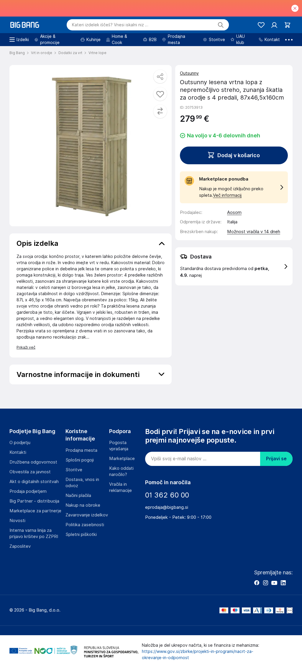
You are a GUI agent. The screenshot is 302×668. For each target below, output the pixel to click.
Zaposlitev (20, 546)
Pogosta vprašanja (118, 445)
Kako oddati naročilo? (121, 471)
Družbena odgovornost (33, 462)
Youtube (274, 582)
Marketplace (122, 458)
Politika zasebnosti (84, 524)
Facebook (256, 582)
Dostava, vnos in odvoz (82, 482)
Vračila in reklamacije (120, 487)
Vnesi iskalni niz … (110, 24)
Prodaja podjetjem (28, 491)
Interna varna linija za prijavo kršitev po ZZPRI (33, 533)
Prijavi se (276, 458)
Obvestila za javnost (30, 471)
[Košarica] (287, 25)
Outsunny (189, 73)
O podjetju (19, 442)
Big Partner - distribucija (34, 501)
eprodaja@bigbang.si (166, 507)
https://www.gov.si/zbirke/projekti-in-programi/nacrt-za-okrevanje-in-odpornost (197, 654)
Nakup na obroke (82, 505)
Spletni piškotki (81, 534)
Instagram (265, 582)
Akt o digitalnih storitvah (34, 481)
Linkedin (283, 582)
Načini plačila (78, 495)
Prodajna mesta (81, 450)
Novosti (17, 520)
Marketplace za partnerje (35, 510)
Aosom (234, 212)
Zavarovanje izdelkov (86, 515)
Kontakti (17, 452)
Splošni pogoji (79, 460)
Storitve (73, 469)
